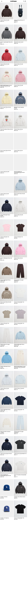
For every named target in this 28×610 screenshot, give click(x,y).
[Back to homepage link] (13, 1)
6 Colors (20, 130)
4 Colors (6, 21)
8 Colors (6, 65)
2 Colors (20, 43)
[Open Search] (24, 1)
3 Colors (20, 346)
